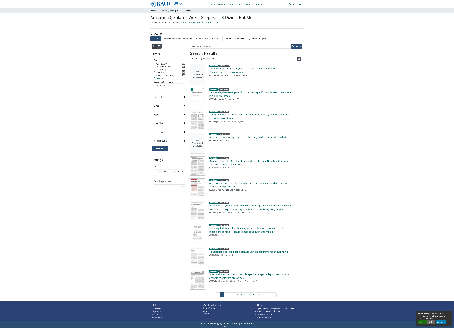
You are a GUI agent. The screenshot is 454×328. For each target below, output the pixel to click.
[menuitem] (243, 4)
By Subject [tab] (239, 38)
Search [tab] (155, 38)
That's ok (422, 322)
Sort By (158, 166)
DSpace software (207, 323)
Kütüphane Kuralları (212, 305)
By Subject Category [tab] (257, 38)
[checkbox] (154, 63)
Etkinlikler (156, 308)
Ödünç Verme (209, 308)
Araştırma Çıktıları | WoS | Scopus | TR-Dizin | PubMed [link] (170, 10)
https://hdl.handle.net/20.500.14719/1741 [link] (201, 22)
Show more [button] (159, 78)
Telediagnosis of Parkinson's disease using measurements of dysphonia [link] (248, 251)
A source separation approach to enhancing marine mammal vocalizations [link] (250, 137)
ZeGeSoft (250, 323)
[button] (166, 4)
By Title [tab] (227, 38)
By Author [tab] (216, 38)
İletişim (206, 313)
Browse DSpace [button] (243, 4)
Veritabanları (157, 317)
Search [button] (297, 46)
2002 (269, 294)
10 (258, 294)
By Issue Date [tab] (202, 38)
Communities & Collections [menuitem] (221, 4)
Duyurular (156, 311)
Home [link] (153, 10)
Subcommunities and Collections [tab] (177, 38)
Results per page (163, 181)
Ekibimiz (155, 314)
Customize (441, 322)
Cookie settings (227, 326)
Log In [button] (300, 4)
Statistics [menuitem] (258, 4)
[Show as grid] (159, 46)
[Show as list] (154, 46)
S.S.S (205, 311)
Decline (431, 322)
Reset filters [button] (160, 148)
